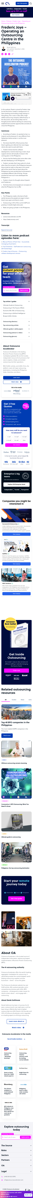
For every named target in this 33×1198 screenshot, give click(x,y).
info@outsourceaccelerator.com (13, 1180)
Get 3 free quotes (22, 3)
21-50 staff (8, 440)
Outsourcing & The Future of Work (13, 308)
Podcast (9, 21)
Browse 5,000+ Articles (10, 316)
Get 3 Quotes (16, 15)
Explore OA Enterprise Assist (16, 484)
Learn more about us (16, 1021)
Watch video (16, 1028)
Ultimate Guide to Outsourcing (12, 305)
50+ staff (16, 440)
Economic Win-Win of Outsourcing (13, 311)
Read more (7, 735)
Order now (16, 670)
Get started (16, 445)
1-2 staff (9, 436)
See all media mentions (14, 1039)
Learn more (16, 377)
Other (24, 440)
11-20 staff (24, 436)
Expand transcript (6, 230)
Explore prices (24, 290)
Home (3, 21)
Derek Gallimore (11, 47)
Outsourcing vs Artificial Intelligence (14, 313)
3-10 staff (16, 436)
